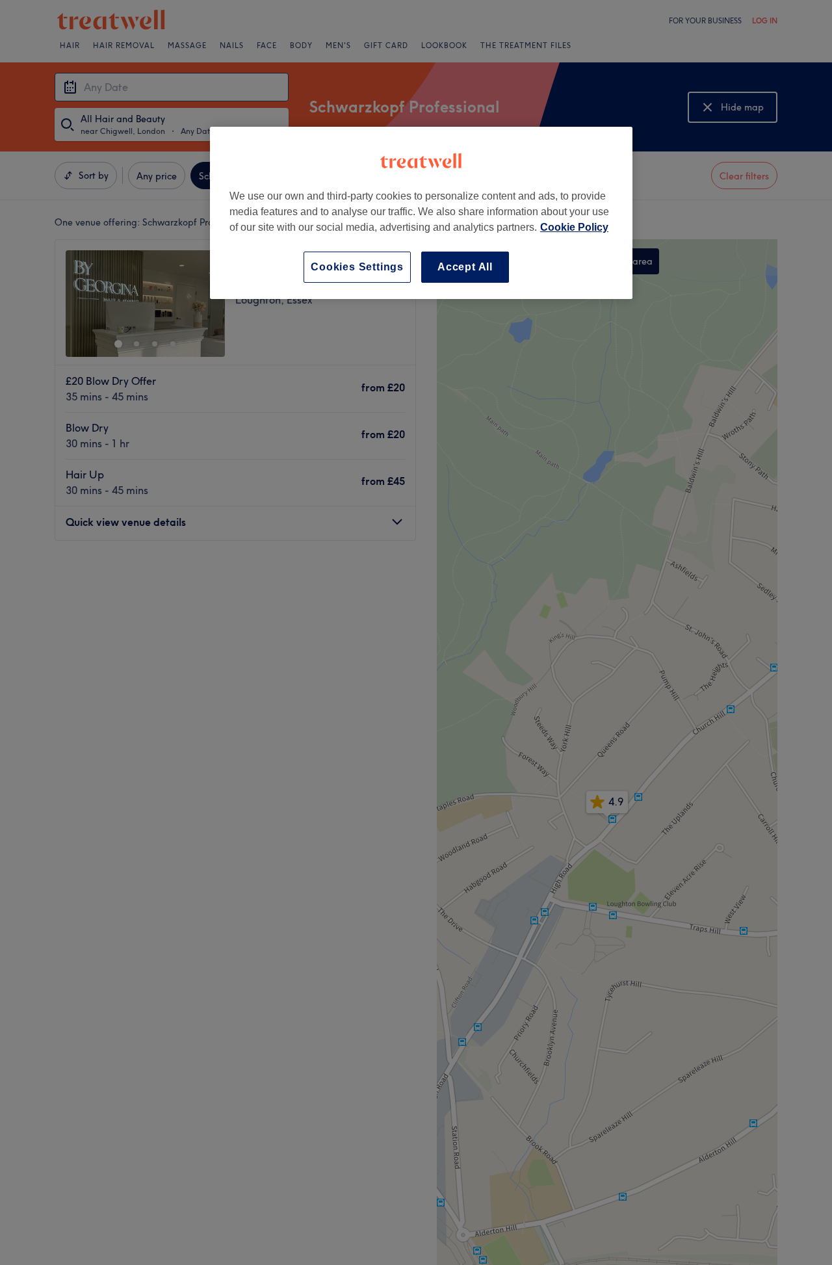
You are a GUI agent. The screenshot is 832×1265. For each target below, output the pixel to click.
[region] (421, 213)
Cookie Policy (574, 227)
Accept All (465, 266)
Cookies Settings (357, 266)
